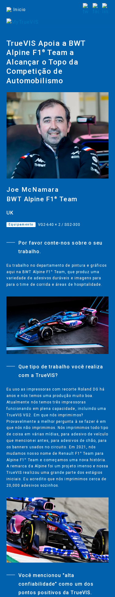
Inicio (19, 9)
